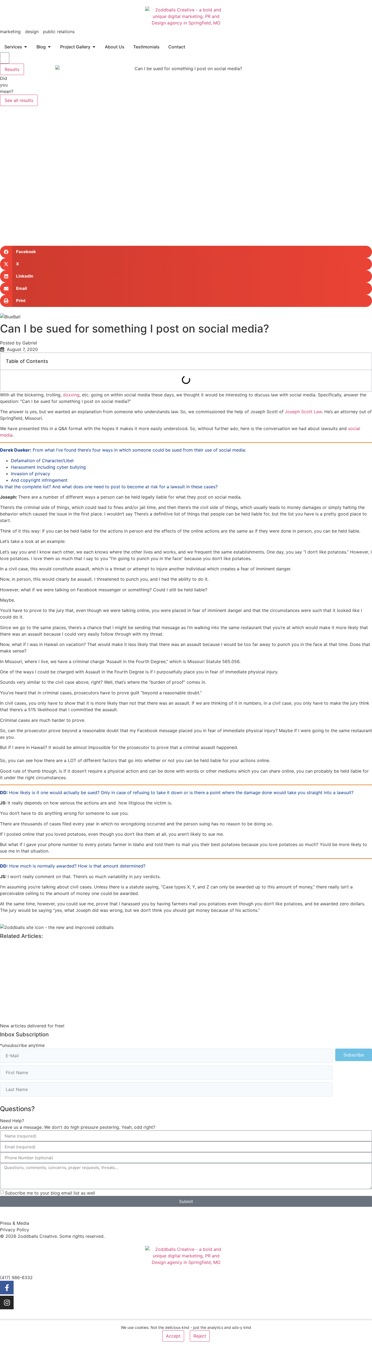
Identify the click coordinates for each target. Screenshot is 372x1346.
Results (12, 69)
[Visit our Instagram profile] (7, 1302)
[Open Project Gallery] (94, 46)
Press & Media (14, 1223)
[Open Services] (25, 46)
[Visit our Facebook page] (7, 1287)
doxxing (71, 394)
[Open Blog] (49, 46)
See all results (19, 100)
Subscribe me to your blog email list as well (50, 1193)
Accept (173, 1336)
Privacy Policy (14, 1229)
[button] (186, 252)
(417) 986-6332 (16, 1277)
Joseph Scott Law (302, 411)
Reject (199, 1336)
